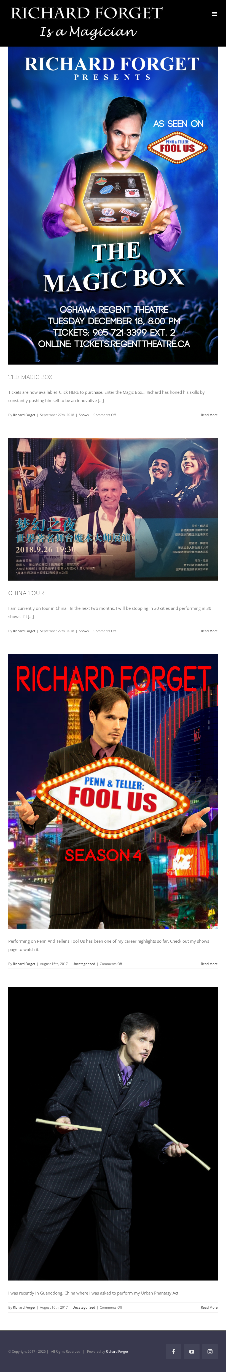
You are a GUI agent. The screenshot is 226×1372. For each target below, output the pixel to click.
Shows (84, 415)
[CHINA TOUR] (113, 509)
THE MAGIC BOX (103, 203)
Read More (209, 415)
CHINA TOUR (103, 509)
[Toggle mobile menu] (215, 14)
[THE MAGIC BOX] (113, 203)
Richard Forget (24, 415)
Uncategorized (83, 963)
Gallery (123, 203)
